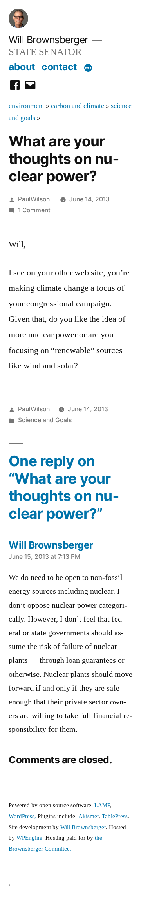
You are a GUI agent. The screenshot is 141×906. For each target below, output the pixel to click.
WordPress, (22, 816)
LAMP (102, 805)
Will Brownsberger (48, 40)
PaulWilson (34, 199)
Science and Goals (45, 420)
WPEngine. (30, 838)
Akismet (88, 816)
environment (26, 106)
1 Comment (34, 210)
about (22, 67)
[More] (88, 68)
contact (59, 67)
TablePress (115, 816)
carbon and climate (77, 106)
